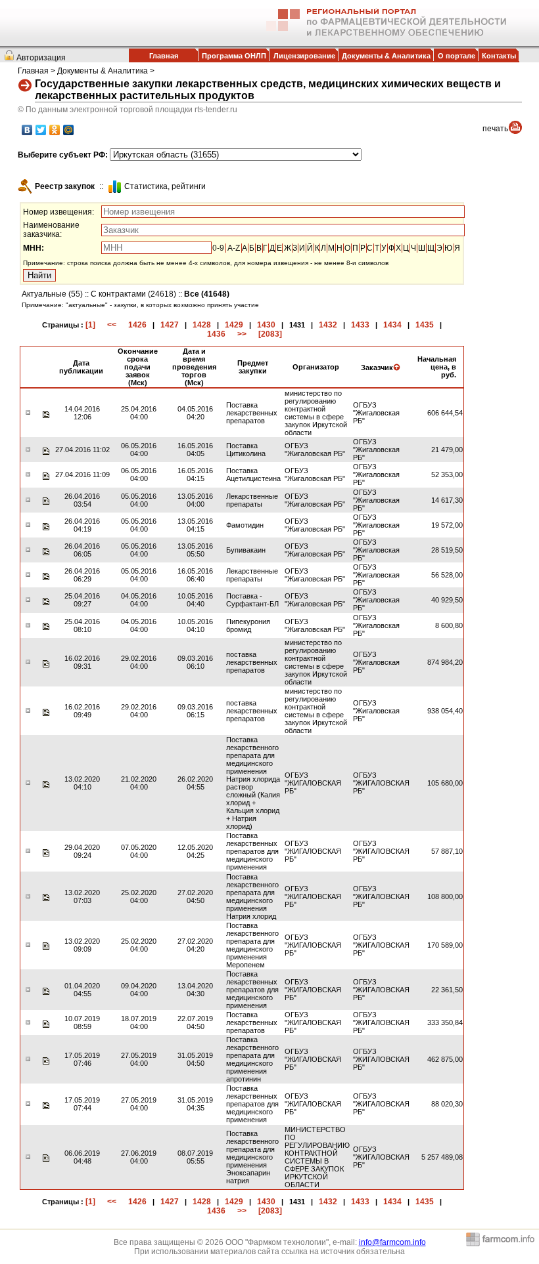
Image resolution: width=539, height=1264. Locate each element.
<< (111, 324)
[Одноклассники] (55, 129)
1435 (424, 324)
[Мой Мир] (69, 129)
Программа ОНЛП (234, 56)
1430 (266, 324)
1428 (202, 324)
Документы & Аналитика (386, 56)
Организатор (316, 367)
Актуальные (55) (52, 294)
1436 (216, 334)
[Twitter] (41, 129)
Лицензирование (304, 56)
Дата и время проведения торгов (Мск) (194, 367)
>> (241, 334)
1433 (360, 324)
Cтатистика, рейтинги (165, 186)
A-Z (233, 248)
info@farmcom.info (392, 1242)
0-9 (218, 248)
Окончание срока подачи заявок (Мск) (138, 367)
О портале (456, 56)
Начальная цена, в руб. (436, 367)
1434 (392, 324)
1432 (328, 324)
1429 (234, 324)
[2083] (270, 334)
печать (495, 128)
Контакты (499, 56)
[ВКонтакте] (27, 129)
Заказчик (377, 367)
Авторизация (41, 57)
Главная (163, 56)
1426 (137, 324)
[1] (90, 324)
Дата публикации (81, 367)
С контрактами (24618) (133, 294)
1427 (169, 324)
